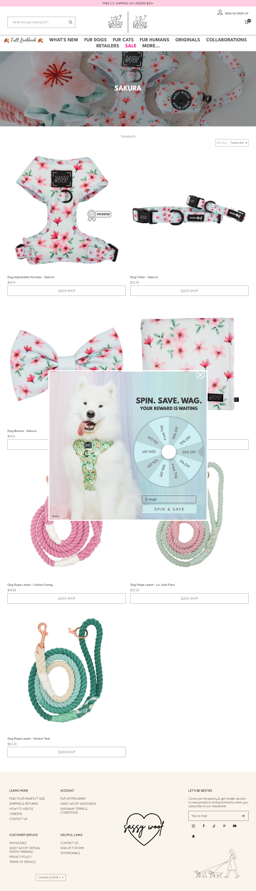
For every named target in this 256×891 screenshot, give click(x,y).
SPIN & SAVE (169, 509)
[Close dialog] (200, 374)
